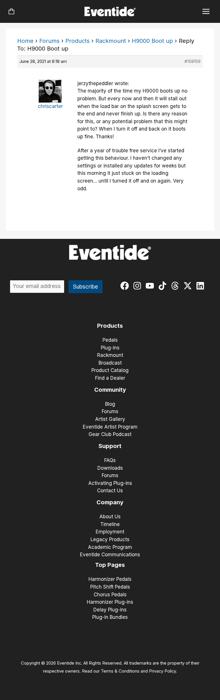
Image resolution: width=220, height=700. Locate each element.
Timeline (110, 524)
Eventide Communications (110, 554)
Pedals (110, 340)
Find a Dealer (110, 378)
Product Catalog (110, 370)
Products (77, 40)
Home (25, 40)
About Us (110, 516)
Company (110, 502)
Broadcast (110, 363)
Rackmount (110, 40)
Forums (49, 40)
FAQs (110, 460)
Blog (110, 404)
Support (110, 446)
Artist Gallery (110, 419)
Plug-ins (110, 348)
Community (110, 389)
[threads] (176, 285)
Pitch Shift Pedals (110, 587)
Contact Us (110, 490)
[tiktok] (163, 285)
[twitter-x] (189, 285)
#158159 (192, 61)
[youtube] (151, 285)
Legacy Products (110, 539)
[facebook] (125, 285)
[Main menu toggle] (206, 11)
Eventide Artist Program (110, 427)
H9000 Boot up (152, 40)
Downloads (110, 468)
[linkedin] (201, 285)
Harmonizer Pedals (110, 579)
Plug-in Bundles (110, 617)
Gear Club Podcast (110, 434)
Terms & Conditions (120, 671)
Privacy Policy (162, 671)
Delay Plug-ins (110, 610)
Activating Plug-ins (110, 483)
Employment (110, 532)
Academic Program (110, 547)
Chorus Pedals (110, 594)
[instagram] (138, 285)
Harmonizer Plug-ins (110, 602)
